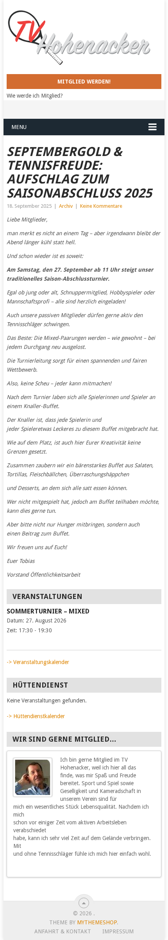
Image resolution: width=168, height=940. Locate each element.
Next (152, 868)
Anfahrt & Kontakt (62, 931)
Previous (145, 868)
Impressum (118, 931)
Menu (19, 127)
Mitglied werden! (84, 81)
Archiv (66, 206)
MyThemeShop (97, 922)
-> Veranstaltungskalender (38, 662)
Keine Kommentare (101, 206)
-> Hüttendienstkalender (36, 716)
